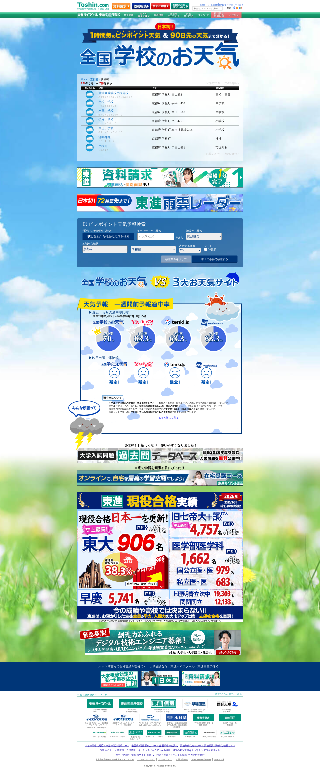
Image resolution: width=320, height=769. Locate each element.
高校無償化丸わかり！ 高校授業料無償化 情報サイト (207, 745)
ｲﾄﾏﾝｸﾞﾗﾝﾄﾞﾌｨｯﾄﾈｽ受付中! (96, 727)
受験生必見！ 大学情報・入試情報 (118, 750)
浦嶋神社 (104, 137)
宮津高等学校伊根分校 (113, 93)
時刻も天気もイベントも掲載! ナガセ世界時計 (180, 755)
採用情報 (222, 4)
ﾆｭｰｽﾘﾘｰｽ (239, 4)
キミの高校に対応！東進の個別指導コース (107, 745)
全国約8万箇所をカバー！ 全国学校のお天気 (155, 745)
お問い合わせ (182, 759)
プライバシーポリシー (201, 759)
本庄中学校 (106, 110)
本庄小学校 (106, 128)
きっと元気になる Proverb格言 (154, 750)
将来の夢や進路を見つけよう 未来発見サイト (196, 750)
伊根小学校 (106, 119)
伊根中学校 (106, 102)
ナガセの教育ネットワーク (92, 695)
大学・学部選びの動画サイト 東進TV (135, 755)
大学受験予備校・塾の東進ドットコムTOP (115, 759)
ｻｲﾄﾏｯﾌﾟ (231, 4)
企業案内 (214, 4)
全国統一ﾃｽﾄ (205, 4)
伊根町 (103, 146)
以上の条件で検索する (214, 259)
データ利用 (219, 759)
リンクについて (165, 759)
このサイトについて (146, 759)
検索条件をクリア (176, 259)
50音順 (212, 249)
